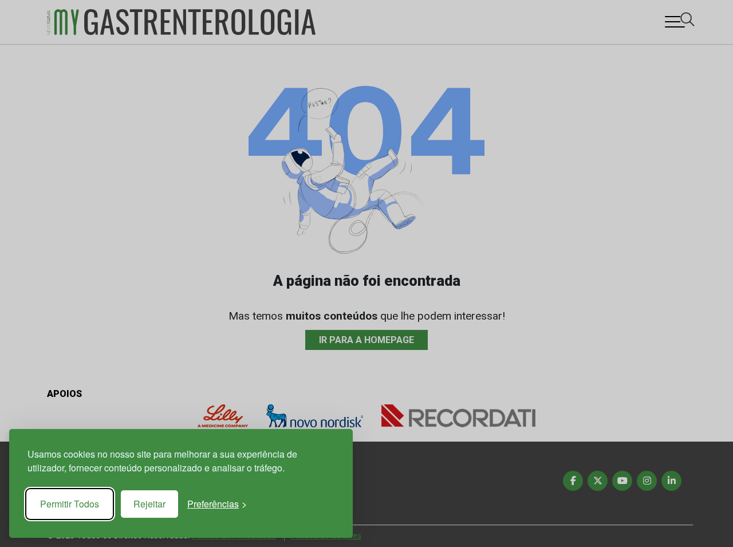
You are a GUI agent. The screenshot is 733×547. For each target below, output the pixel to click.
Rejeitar (149, 503)
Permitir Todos (69, 503)
